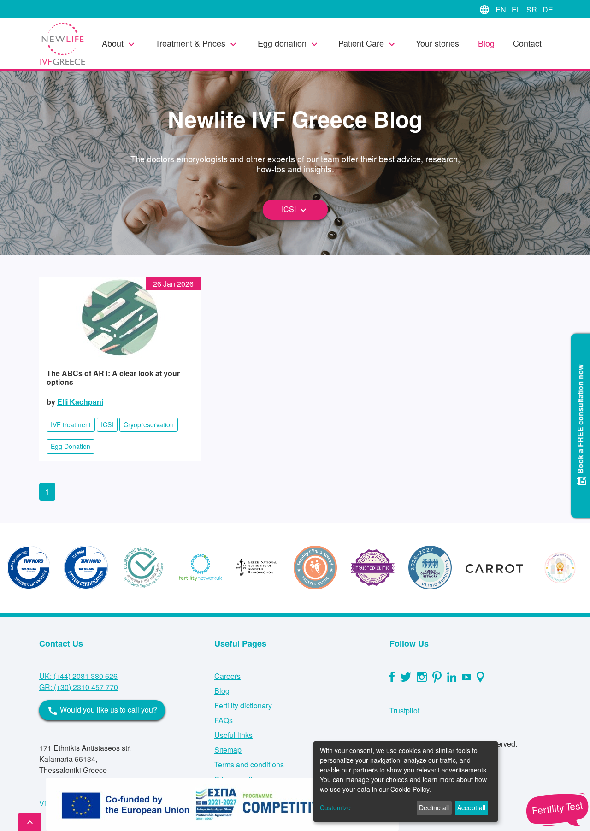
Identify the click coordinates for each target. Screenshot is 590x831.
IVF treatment (71, 424)
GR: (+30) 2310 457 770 (78, 687)
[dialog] (405, 781)
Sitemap (228, 749)
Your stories (437, 43)
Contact (527, 43)
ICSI (295, 210)
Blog (486, 43)
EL (517, 9)
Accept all (471, 807)
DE (548, 9)
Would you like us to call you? (102, 710)
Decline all (434, 807)
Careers (227, 676)
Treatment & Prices (197, 43)
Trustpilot (404, 710)
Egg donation (289, 43)
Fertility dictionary (243, 705)
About (119, 43)
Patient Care (367, 43)
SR (532, 9)
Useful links (233, 735)
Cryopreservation (149, 424)
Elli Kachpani (80, 401)
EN (502, 9)
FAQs (223, 720)
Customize (335, 807)
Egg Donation (70, 446)
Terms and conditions (249, 764)
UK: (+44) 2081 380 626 (78, 676)
